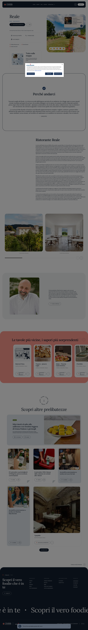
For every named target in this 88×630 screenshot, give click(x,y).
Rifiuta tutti (49, 73)
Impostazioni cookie (31, 73)
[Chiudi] (62, 64)
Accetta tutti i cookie (58, 73)
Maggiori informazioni (38, 70)
